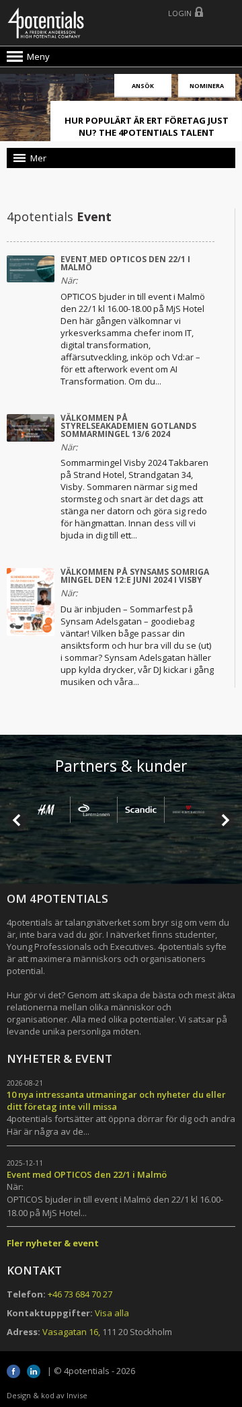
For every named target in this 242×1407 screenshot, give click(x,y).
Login (180, 13)
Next (224, 820)
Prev (17, 820)
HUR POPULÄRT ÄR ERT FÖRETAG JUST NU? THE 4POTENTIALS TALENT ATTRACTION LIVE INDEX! (147, 132)
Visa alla (112, 1313)
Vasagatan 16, (71, 1332)
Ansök (143, 85)
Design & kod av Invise (47, 1395)
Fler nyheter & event (53, 1243)
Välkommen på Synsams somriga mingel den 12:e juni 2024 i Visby (135, 576)
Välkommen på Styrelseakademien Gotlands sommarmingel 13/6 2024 (128, 426)
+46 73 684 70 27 (80, 1294)
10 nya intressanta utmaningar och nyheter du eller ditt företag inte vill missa (116, 1100)
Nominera (207, 85)
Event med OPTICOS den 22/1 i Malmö (125, 263)
